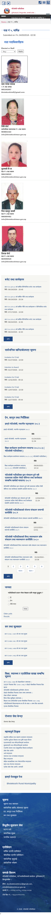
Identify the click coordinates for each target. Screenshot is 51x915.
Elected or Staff (7, 48)
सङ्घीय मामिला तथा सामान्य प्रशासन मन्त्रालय (18, 737)
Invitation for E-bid (12, 357)
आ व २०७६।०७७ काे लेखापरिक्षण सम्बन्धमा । (18, 682)
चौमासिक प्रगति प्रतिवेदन (13, 855)
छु (10, 597)
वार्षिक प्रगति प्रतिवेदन (12, 851)
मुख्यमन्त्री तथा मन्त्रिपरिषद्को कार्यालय (16, 745)
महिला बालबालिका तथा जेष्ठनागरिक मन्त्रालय (17, 761)
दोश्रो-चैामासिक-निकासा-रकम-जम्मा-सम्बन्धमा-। (18, 693)
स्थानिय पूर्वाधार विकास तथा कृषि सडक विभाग (17, 740)
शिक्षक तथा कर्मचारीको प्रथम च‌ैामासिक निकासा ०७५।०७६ (22, 701)
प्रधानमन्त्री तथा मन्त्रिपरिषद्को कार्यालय (16, 742)
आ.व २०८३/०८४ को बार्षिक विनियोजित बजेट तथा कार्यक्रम (23, 287)
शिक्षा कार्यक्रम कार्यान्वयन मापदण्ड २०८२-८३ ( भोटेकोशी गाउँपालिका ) (25, 456)
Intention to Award (14, 18)
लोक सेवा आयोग (8, 751)
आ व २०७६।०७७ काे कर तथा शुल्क (16, 648)
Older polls (8, 614)
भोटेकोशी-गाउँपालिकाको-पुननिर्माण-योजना (16, 690)
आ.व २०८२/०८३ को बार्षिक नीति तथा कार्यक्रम (19, 329)
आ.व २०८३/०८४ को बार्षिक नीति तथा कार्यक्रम (19, 297)
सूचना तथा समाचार (11, 804)
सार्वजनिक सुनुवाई (10, 859)
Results (7, 616)
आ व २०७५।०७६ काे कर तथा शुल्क (16, 656)
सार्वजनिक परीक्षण (10, 863)
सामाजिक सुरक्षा (9, 833)
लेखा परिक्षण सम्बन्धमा (10, 695)
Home (3, 22)
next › (21, 571)
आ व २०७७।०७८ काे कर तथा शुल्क (16, 641)
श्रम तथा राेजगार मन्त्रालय (12, 764)
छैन (11, 601)
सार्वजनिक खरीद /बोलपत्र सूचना (16, 808)
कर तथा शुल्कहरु (10, 815)
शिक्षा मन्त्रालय (8, 759)
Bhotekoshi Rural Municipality (21, 783)
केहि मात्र (13, 604)
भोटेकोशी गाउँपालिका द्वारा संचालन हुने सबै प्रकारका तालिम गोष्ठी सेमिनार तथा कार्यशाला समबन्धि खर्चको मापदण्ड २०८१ (23, 478)
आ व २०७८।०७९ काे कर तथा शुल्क (16, 634)
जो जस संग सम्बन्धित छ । (33, 18)
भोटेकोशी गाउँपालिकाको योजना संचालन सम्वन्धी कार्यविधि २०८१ (23, 518)
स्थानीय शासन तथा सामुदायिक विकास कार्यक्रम (18, 748)
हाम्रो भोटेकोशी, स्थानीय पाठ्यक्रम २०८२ (22, 423)
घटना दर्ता (7, 829)
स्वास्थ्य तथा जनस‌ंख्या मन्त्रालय (14, 756)
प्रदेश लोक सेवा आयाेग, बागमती (13, 767)
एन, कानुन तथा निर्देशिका (13, 811)
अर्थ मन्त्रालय (8, 753)
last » (31, 571)
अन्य (8, 339)
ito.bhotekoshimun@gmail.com (19, 884)
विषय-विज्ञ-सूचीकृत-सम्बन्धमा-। (13, 698)
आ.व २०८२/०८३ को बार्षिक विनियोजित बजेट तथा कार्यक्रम (23, 319)
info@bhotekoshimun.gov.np (13, 887)
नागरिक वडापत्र (10, 837)
